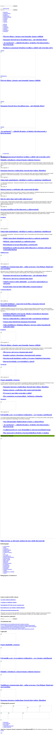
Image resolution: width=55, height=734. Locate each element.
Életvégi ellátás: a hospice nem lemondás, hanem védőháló (23, 36)
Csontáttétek (5, 548)
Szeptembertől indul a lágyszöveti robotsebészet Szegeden (13, 627)
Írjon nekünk (6, 724)
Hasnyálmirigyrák (7, 556)
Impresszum (5, 722)
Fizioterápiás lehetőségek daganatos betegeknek (19, 322)
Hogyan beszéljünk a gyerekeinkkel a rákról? (18, 361)
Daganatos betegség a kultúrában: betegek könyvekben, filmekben (23, 170)
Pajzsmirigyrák (6, 565)
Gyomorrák (5, 554)
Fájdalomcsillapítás (7, 17)
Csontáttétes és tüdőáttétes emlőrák (8, 602)
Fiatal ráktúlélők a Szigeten (10, 380)
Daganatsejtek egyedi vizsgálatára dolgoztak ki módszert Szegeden (15, 624)
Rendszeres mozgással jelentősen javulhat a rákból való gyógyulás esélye (28, 48)
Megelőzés (5, 12)
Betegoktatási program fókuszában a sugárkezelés (20, 245)
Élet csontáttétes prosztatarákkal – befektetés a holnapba (22, 396)
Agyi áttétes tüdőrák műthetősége (8, 599)
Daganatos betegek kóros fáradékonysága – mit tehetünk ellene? (25, 40)
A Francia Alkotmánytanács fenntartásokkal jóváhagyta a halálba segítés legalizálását (18, 626)
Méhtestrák (5, 562)
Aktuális (5, 20)
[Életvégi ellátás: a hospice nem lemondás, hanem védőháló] (27, 64)
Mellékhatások (6, 15)
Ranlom (2, 730)
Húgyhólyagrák (6, 558)
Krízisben (5, 19)
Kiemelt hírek (6, 153)
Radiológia (5, 31)
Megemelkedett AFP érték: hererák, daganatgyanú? (12, 605)
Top (1, 732)
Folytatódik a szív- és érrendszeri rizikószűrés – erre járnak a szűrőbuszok (26, 415)
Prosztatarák (5, 568)
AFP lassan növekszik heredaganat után (10, 610)
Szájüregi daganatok (7, 569)
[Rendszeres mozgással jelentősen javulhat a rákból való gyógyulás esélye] (27, 141)
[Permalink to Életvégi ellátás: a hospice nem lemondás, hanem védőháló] (8, 340)
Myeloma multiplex (7, 563)
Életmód (5, 25)
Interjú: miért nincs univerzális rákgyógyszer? (17, 199)
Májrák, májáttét (6, 559)
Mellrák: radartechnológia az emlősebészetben (19, 241)
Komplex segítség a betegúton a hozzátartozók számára (22, 355)
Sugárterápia (6, 27)
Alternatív (5, 21)
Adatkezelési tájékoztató (8, 725)
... (3, 165)
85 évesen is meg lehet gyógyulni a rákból (17, 393)
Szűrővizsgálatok (6, 13)
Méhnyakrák (6, 560)
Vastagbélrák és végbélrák (8, 571)
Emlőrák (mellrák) (7, 550)
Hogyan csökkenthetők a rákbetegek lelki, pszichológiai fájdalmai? (26, 318)
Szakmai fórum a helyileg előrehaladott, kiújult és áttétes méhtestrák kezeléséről (17, 628)
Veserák (5, 572)
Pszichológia (6, 30)
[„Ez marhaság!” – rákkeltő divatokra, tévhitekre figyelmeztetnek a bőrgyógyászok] (27, 115)
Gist (4, 553)
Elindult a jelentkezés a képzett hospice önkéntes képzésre (20, 160)
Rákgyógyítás (27, 2)
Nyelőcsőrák (6, 564)
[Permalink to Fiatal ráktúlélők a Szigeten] (8, 374)
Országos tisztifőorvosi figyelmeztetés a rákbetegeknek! (20, 209)
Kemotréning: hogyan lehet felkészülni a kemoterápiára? (23, 287)
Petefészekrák (6, 566)
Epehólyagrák (6, 551)
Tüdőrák (5, 570)
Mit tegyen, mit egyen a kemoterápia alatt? (18, 278)
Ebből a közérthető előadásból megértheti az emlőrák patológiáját (26, 238)
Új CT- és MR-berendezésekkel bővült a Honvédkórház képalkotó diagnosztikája (18, 625)
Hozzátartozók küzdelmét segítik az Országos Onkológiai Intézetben (26, 358)
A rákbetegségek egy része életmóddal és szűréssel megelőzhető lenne (27, 430)
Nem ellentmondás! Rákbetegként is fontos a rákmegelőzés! (23, 422)
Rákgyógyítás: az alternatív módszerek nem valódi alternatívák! (23, 541)
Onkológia (5, 26)
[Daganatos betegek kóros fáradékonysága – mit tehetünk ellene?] (27, 90)
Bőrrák (4, 547)
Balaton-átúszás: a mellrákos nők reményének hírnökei (19, 189)
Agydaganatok (6, 546)
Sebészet (5, 24)
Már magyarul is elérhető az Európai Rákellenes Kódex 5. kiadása (26, 433)
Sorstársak (5, 18)
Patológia (5, 29)
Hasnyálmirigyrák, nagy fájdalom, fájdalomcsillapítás (13, 607)
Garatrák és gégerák (7, 552)
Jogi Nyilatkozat (6, 723)
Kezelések (5, 14)
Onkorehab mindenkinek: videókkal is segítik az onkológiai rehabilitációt (26, 180)
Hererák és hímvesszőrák (8, 557)
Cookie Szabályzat (7, 727)
